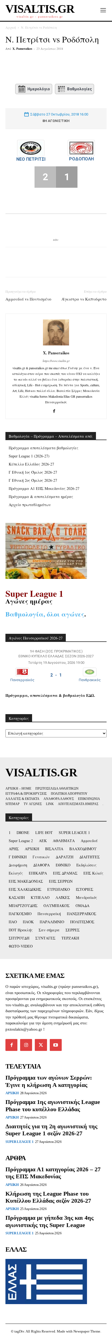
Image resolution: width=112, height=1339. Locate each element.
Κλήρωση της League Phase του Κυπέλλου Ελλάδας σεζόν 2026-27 (48, 1197)
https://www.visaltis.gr (56, 361)
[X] (40, 68)
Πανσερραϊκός (22, 680)
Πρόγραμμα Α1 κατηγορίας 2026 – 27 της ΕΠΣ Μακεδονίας (53, 1173)
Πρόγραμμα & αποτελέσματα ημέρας (41, 496)
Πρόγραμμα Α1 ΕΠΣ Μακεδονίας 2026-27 (44, 488)
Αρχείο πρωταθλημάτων (30, 504)
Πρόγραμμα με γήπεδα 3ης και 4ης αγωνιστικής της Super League (49, 1221)
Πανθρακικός (90, 680)
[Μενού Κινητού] (103, 10)
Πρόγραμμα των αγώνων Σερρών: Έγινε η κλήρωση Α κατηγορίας (48, 1081)
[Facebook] (28, 68)
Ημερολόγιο (38, 89)
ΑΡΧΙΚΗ (11, 1093)
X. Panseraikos (22, 49)
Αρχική (10, 27)
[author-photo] (56, 345)
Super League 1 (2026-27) (29, 456)
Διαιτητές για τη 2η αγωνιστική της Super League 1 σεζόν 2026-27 (51, 1130)
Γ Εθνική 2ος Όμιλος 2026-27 (33, 480)
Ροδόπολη (81, 158)
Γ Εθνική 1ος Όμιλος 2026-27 (33, 472)
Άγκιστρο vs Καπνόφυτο (84, 299)
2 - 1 (56, 675)
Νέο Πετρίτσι (30, 159)
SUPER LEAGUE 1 (19, 1142)
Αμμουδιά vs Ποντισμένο (28, 299)
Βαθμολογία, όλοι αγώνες (44, 614)
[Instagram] (26, 1045)
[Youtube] (56, 1045)
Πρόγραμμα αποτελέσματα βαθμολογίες (43, 447)
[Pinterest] (53, 68)
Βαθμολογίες (79, 89)
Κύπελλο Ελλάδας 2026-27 (31, 464)
